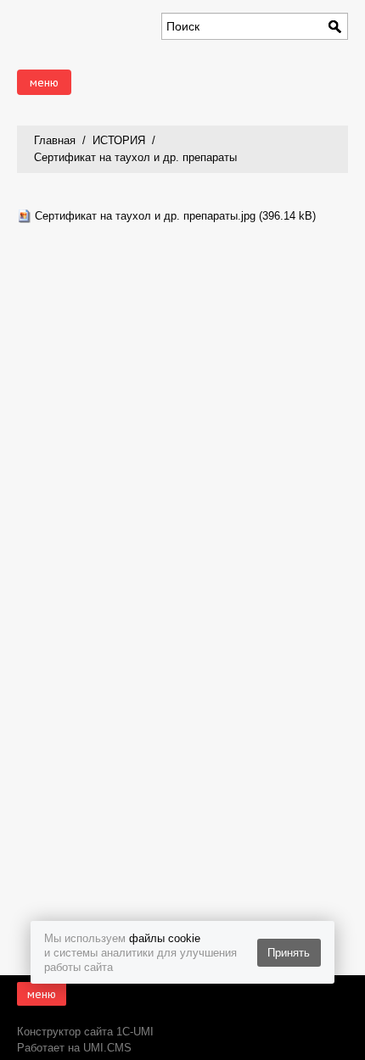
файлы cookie (164, 938)
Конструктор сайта (65, 1031)
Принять (288, 952)
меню (44, 82)
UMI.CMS (107, 1047)
